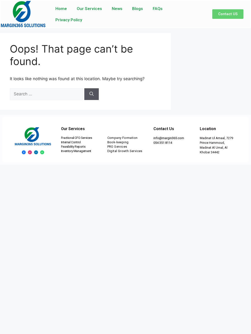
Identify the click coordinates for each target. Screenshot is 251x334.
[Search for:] (47, 93)
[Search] (91, 94)
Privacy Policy (68, 19)
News (117, 8)
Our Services (89, 8)
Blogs (137, 8)
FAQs (158, 8)
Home (61, 8)
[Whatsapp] (42, 152)
